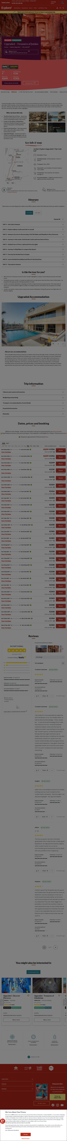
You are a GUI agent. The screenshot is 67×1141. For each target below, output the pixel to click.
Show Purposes (26, 1138)
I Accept (25, 1134)
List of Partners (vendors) (12, 1130)
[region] (33, 1125)
